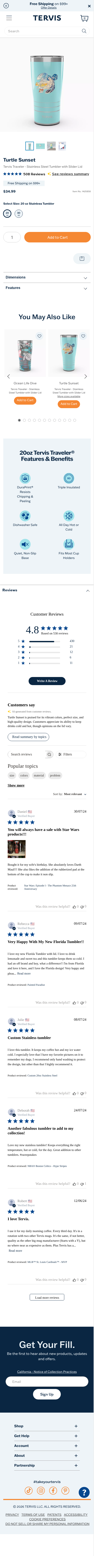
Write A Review (47, 681)
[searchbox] (47, 31)
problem (55, 775)
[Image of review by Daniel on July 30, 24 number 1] (17, 849)
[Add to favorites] (39, 336)
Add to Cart (57, 237)
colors (24, 775)
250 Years (48, 5)
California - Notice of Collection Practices (47, 1372)
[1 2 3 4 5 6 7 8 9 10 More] (12, 237)
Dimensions (16, 277)
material (39, 775)
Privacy (12, 1515)
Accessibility (76, 1515)
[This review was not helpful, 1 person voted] (82, 1184)
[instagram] (41, 1490)
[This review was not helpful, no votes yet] (82, 907)
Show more (16, 785)
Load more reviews (47, 1297)
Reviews (9, 590)
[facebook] (53, 1490)
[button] (6, 5)
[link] (29, 146)
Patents (54, 1515)
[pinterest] (65, 1490)
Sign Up (47, 1394)
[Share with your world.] (82, 258)
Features (13, 288)
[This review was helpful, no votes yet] (74, 907)
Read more (24, 973)
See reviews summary (70, 174)
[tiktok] (29, 1490)
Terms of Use (33, 1515)
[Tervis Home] (47, 18)
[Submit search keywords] (84, 31)
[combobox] (69, 794)
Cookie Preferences (47, 1519)
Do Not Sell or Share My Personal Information (47, 1524)
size (12, 775)
